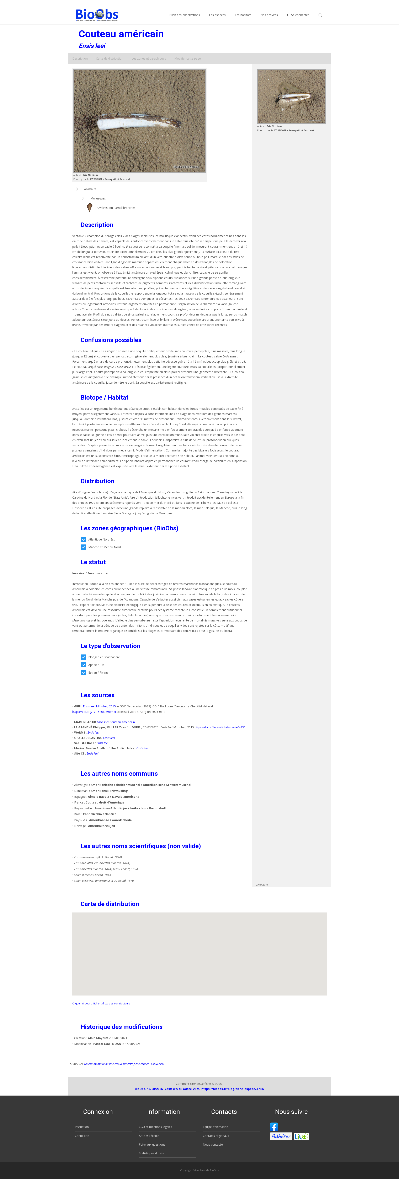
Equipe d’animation (215, 1127)
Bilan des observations (184, 15)
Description (80, 58)
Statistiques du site (151, 1153)
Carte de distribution (109, 58)
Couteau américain (116, 722)
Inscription (82, 1127)
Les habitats (243, 15)
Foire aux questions (152, 1144)
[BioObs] (93, 14)
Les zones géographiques (149, 58)
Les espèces (217, 15)
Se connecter (300, 15)
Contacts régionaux (216, 1136)
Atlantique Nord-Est (101, 539)
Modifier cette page (187, 58)
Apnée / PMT (97, 665)
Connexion (82, 1136)
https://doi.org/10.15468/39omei (94, 712)
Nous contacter (213, 1144)
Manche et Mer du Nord (104, 547)
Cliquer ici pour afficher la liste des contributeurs (101, 1003)
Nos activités (269, 15)
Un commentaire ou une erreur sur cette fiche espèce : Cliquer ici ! (124, 1064)
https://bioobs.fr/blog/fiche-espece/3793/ (232, 1089)
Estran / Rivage (98, 672)
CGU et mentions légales (155, 1127)
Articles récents (149, 1136)
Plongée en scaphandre (104, 657)
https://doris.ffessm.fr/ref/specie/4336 (220, 727)
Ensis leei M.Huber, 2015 (99, 706)
